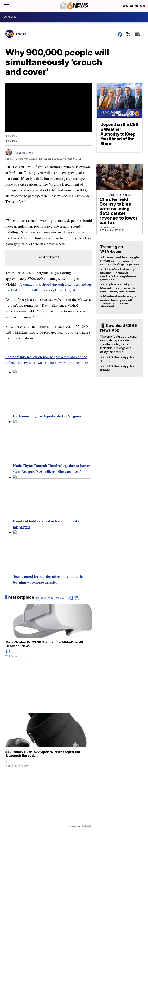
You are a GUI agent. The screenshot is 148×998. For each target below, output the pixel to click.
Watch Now (133, 6)
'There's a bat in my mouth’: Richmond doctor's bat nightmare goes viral (118, 274)
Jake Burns (25, 152)
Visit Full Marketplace (75, 598)
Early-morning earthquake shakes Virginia (47, 415)
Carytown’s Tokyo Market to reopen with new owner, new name (117, 288)
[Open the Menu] (6, 6)
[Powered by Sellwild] (86, 826)
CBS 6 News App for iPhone (117, 368)
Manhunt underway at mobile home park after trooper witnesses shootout (119, 301)
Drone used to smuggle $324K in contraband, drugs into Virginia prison (119, 261)
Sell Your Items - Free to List (50, 599)
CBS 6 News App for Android (117, 359)
